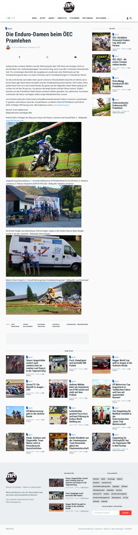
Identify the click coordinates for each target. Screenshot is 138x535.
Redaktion (128, 529)
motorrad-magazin (119, 494)
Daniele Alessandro (118, 112)
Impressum (98, 529)
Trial (126, 497)
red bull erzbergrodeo (102, 486)
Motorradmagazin (117, 529)
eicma (119, 490)
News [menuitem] (34, 18)
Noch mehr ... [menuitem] (101, 19)
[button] (19, 57)
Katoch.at (107, 529)
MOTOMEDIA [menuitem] (87, 18)
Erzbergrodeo (99, 490)
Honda (96, 501)
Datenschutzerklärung (85, 529)
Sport (10, 28)
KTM (86, 425)
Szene (125, 486)
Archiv (96, 479)
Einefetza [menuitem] (62, 18)
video (107, 494)
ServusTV (97, 494)
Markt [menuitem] (52, 18)
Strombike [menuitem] (74, 18)
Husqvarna (117, 497)
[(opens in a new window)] (6, 18)
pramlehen (71, 324)
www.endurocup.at (61, 105)
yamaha (111, 490)
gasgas (116, 486)
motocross (107, 482)
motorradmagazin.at (101, 497)
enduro (97, 482)
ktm (103, 479)
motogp (112, 479)
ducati (105, 501)
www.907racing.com (15, 120)
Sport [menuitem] (43, 18)
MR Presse (85, 487)
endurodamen (83, 324)
